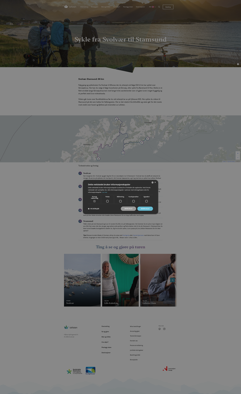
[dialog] (120, 197)
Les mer (104, 192)
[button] (93, 208)
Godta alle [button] (145, 208)
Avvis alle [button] (128, 208)
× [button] (155, 182)
